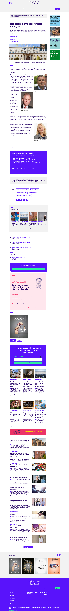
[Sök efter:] (58, 3)
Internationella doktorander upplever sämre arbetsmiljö (27, 384)
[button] (17, 200)
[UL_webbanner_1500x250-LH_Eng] (28, 434)
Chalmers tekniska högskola (23, 189)
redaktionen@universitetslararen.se (31, 307)
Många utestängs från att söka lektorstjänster (22, 299)
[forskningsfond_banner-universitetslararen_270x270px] (55, 36)
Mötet (22, 588)
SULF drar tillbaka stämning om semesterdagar (39, 384)
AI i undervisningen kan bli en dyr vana (21, 303)
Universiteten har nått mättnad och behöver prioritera (24, 296)
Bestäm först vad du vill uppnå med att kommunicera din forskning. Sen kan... (40, 421)
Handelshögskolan (34, 189)
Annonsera (12, 595)
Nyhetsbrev (12, 597)
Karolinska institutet (32, 192)
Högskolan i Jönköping (21, 192)
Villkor (29, 195)
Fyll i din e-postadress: (18, 356)
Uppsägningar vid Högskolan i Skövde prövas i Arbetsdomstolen (33, 226)
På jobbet (37, 410)
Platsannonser (45, 588)
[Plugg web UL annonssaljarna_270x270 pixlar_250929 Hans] (55, 59)
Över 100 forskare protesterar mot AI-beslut (14, 224)
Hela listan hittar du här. (17, 164)
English (11, 603)
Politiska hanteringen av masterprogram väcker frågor (21, 248)
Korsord (12, 600)
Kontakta (12, 592)
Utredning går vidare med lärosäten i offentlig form (15, 384)
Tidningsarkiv (13, 598)
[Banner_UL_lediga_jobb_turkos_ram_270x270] (55, 48)
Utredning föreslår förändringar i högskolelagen (21, 237)
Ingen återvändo (42, 224)
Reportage (40, 221)
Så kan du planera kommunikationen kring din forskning (40, 415)
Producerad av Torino (12, 610)
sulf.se (45, 592)
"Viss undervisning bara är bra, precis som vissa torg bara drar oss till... (28, 419)
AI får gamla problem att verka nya (19, 537)
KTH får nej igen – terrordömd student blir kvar (15, 414)
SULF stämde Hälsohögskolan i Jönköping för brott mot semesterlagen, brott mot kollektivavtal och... (40, 391)
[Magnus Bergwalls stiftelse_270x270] (55, 25)
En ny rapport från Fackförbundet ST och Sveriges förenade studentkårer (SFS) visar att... (28, 390)
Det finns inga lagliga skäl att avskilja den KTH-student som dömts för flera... (15, 419)
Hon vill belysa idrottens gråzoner (19, 477)
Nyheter (12, 20)
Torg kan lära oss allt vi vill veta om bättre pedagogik (20, 287)
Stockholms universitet (22, 195)
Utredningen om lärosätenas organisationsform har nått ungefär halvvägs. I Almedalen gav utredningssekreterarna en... (15, 392)
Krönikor (24, 410)
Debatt (13, 294)
